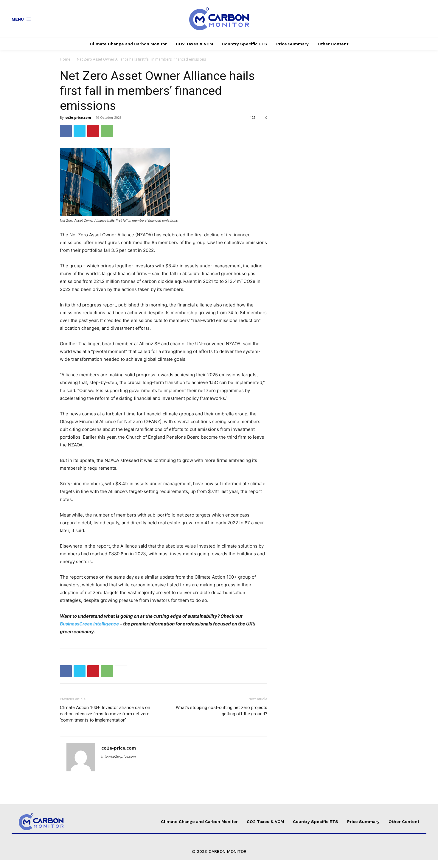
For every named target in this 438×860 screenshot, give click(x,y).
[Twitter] (80, 131)
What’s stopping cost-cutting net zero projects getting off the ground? (221, 710)
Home (65, 59)
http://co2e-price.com (118, 756)
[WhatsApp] (107, 131)
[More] (121, 131)
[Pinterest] (93, 131)
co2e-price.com (78, 117)
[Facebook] (66, 131)
